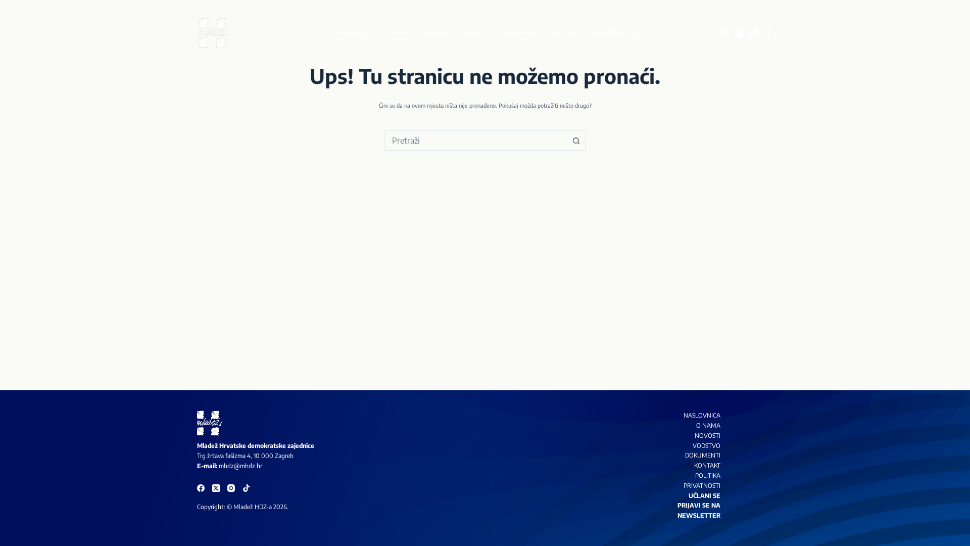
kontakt (707, 465)
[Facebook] (724, 33)
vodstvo (706, 445)
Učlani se (610, 32)
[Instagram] (754, 33)
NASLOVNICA (702, 415)
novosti (707, 435)
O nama (399, 32)
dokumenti (702, 455)
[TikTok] (769, 33)
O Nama (708, 425)
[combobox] (475, 140)
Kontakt (567, 32)
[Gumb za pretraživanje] (576, 140)
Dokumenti (523, 32)
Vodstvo (477, 32)
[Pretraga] (636, 33)
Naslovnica (356, 32)
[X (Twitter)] (739, 33)
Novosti (437, 32)
